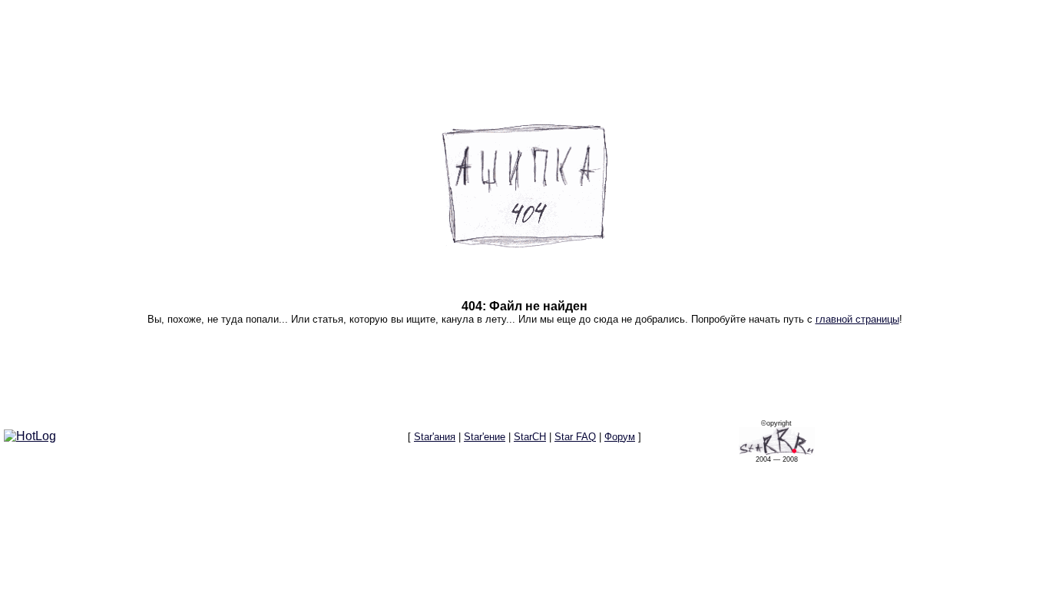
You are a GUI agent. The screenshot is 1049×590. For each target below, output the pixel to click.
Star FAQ (575, 436)
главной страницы (857, 319)
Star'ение (484, 436)
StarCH (530, 436)
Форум (619, 436)
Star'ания (434, 436)
